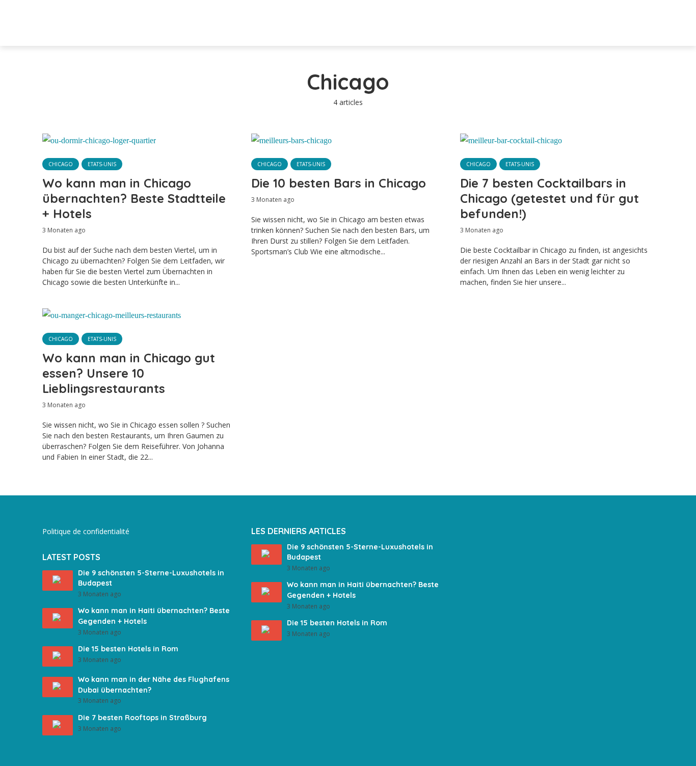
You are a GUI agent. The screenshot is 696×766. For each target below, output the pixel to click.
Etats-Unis (102, 164)
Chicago (60, 164)
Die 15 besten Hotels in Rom (128, 648)
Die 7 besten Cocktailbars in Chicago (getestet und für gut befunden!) (549, 198)
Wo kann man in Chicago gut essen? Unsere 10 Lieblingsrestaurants (128, 373)
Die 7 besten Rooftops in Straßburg (142, 717)
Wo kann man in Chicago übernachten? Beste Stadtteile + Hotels (134, 198)
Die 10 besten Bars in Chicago (338, 183)
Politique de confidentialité (85, 531)
